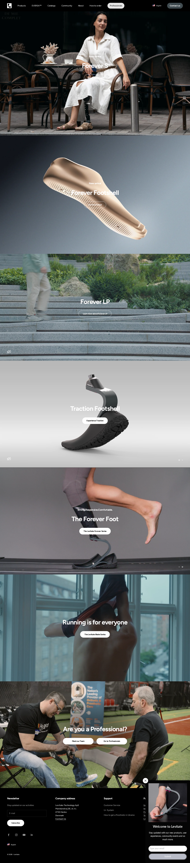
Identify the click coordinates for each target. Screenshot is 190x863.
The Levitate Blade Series (95, 634)
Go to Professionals (112, 741)
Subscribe (15, 823)
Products (22, 5)
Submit (167, 857)
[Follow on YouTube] (24, 834)
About (81, 5)
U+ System (109, 810)
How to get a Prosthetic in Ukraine (119, 815)
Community (66, 5)
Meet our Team (78, 741)
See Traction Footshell (95, 420)
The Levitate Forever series (95, 535)
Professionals (116, 5)
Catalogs (52, 5)
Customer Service (112, 805)
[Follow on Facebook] (8, 834)
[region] (95, 414)
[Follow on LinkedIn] (31, 834)
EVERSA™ (37, 5)
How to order (96, 5)
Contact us (175, 5)
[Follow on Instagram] (16, 834)
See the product (95, 78)
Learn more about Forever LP (95, 314)
